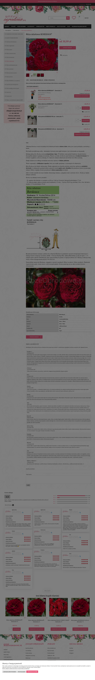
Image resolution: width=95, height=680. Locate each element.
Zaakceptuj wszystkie (32, 671)
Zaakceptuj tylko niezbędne (9, 671)
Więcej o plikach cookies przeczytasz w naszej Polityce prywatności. (16, 668)
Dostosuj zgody (21, 671)
